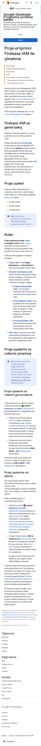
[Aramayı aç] (27, 2)
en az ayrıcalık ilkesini (24, 99)
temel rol (12, 420)
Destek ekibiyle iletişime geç (11, 681)
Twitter (4, 668)
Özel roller (13, 333)
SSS (3, 695)
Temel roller (14, 263)
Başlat (20, 40)
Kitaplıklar (5, 648)
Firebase (5, 720)
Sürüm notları (6, 691)
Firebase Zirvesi (7, 664)
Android (4, 713)
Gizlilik (10, 736)
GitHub (4, 651)
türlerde (7, 197)
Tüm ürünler (6, 727)
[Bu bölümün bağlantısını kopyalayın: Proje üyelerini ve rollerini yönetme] (33, 353)
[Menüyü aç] (3, 2)
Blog (3, 661)
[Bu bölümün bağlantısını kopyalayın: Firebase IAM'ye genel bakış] (24, 127)
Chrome (4, 716)
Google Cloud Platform (10, 723)
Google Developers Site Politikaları (15, 617)
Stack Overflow (7, 684)
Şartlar (4, 736)
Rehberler (5, 637)
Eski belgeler (6, 698)
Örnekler (5, 644)
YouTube (5, 671)
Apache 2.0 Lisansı (8, 615)
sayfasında (22, 451)
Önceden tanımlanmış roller (21, 272)
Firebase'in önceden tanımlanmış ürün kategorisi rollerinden (21, 527)
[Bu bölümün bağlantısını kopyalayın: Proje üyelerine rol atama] (15, 476)
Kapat (20, 35)
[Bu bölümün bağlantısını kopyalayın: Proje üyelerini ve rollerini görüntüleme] (6, 398)
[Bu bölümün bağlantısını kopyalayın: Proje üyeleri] (26, 183)
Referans (5, 641)
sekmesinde (18, 409)
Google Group (7, 688)
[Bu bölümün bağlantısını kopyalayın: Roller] (16, 235)
